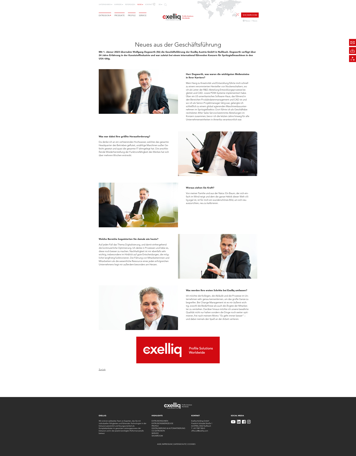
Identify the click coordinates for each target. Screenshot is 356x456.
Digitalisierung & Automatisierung (168, 428)
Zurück (102, 369)
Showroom (157, 436)
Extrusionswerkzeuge (162, 423)
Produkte (119, 15)
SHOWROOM (250, 15)
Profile (132, 15)
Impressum (167, 444)
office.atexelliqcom (199, 431)
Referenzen (130, 4)
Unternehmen (105, 4)
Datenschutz (180, 444)
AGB (159, 444)
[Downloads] (352, 50)
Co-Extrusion (158, 431)
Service (142, 15)
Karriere (118, 4)
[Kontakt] (352, 42)
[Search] (165, 4)
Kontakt (148, 4)
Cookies (191, 444)
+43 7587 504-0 (199, 428)
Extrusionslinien (160, 421)
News (139, 4)
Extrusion (105, 15)
